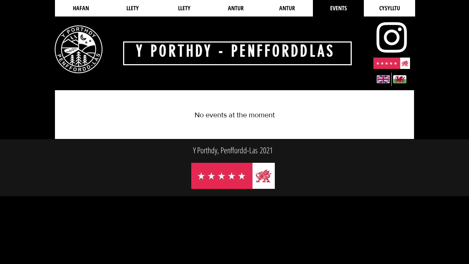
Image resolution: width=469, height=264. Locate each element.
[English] (383, 79)
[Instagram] (391, 37)
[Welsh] (399, 79)
